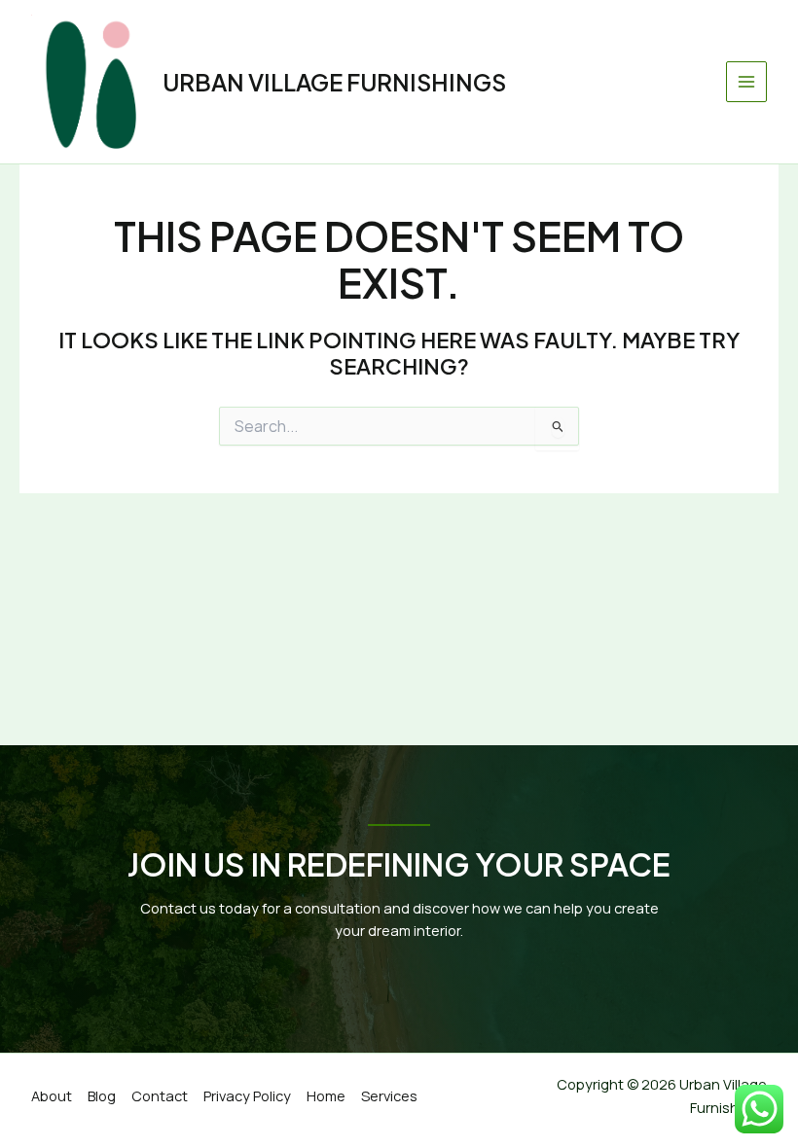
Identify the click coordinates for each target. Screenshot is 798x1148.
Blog (102, 1095)
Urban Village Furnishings (334, 81)
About (51, 1095)
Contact (159, 1095)
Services (389, 1095)
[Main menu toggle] (746, 81)
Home (326, 1095)
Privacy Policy (247, 1095)
